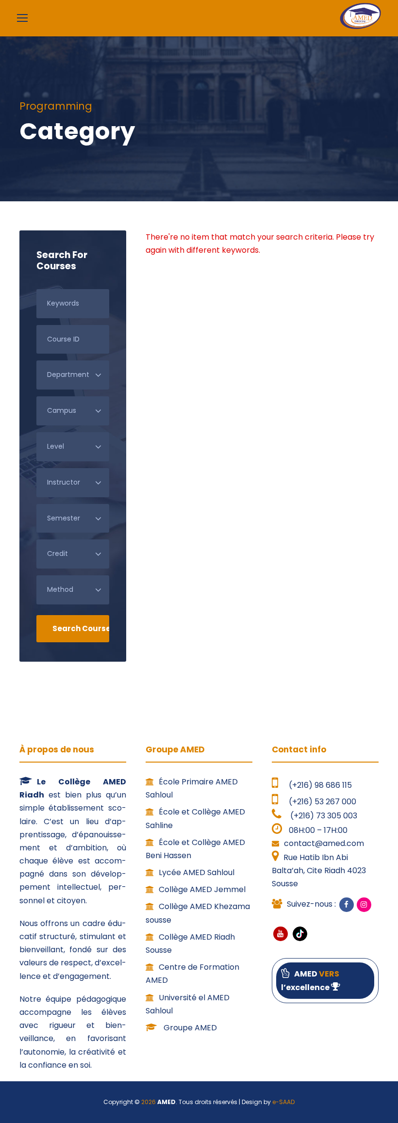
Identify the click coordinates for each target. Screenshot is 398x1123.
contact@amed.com (324, 843)
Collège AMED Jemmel (202, 889)
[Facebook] (346, 904)
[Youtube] (280, 934)
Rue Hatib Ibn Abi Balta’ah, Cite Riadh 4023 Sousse (319, 870)
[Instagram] (364, 904)
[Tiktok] (299, 933)
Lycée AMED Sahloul (196, 872)
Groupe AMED (189, 1027)
